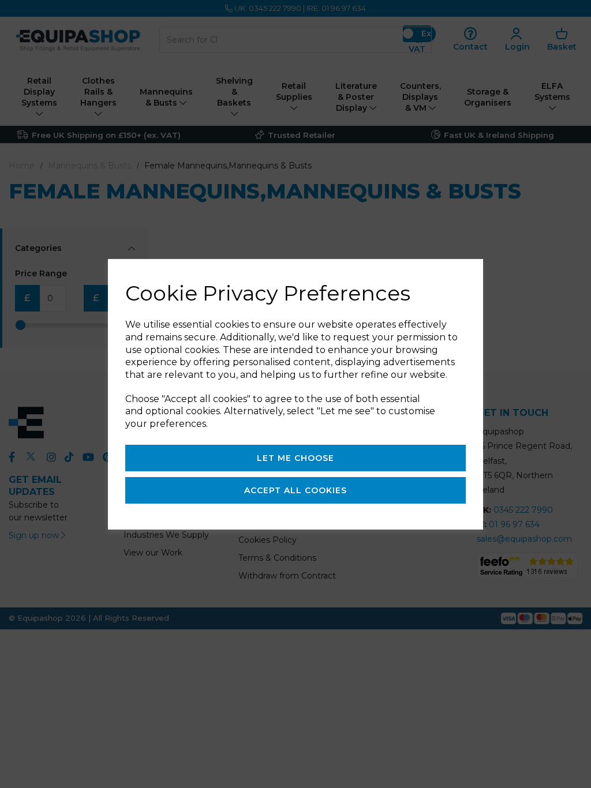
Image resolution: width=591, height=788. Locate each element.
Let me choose (295, 458)
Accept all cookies (295, 490)
